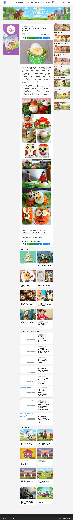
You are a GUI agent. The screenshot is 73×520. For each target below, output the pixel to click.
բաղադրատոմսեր (33, 230)
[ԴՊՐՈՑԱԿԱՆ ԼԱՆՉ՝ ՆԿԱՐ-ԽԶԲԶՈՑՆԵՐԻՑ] (45, 276)
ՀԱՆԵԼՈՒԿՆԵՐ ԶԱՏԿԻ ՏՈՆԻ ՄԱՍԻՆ (27, 265)
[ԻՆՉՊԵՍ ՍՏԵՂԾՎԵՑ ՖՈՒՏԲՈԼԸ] (45, 473)
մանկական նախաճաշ (41, 234)
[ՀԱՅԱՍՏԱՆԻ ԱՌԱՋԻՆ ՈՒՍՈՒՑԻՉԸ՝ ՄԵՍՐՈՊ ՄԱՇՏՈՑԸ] (28, 493)
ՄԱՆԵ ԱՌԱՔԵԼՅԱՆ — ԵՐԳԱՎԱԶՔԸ (60, 55)
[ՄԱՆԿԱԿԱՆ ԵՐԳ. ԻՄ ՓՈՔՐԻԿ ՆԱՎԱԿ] (62, 83)
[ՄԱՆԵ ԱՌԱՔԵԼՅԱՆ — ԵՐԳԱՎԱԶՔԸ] (62, 49)
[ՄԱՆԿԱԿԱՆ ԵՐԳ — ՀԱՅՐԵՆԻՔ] (62, 106)
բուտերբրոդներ (42, 230)
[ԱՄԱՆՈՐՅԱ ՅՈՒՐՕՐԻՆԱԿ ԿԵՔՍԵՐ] (28, 295)
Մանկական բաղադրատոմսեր (30, 26)
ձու (30, 232)
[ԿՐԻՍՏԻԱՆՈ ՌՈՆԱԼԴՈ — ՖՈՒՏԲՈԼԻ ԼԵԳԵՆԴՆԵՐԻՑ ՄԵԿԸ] (28, 473)
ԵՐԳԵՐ (28, 2)
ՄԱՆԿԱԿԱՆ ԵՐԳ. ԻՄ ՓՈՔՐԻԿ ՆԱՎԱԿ (59, 88)
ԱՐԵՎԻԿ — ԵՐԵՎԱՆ (59, 66)
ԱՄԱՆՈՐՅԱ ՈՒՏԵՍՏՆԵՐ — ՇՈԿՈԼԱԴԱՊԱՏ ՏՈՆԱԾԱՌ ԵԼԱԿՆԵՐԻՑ (43, 419)
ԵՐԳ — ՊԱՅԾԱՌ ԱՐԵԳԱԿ (61, 100)
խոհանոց (25, 232)
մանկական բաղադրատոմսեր (29, 234)
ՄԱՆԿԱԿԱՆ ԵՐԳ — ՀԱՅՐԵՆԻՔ (59, 111)
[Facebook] (9, 518)
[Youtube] (13, 518)
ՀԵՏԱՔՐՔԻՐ (28, 460)
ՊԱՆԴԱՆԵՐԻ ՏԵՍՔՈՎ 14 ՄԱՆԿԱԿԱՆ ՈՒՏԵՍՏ (44, 266)
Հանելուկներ (23, 263)
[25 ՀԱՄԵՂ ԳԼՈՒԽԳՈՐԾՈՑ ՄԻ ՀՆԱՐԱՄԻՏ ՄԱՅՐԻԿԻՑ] (28, 276)
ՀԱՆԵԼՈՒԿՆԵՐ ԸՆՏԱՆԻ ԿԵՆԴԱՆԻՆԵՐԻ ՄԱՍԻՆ (44, 444)
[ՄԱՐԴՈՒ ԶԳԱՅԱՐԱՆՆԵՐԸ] (28, 453)
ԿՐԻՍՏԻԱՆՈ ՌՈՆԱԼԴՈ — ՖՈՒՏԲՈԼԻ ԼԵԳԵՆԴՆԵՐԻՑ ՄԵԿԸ (27, 483)
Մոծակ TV (50, 2)
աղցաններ (25, 230)
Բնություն (23, 460)
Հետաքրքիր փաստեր (41, 321)
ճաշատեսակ (43, 232)
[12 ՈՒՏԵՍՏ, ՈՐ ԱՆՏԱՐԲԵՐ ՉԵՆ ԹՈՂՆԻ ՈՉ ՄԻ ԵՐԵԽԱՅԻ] (45, 295)
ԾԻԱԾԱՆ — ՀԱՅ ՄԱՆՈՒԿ (61, 77)
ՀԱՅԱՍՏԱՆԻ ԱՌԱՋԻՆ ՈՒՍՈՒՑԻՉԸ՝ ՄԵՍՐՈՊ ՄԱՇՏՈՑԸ (27, 502)
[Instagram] (11, 518)
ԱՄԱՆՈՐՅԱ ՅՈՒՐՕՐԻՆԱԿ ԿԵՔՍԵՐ (27, 304)
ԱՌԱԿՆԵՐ (42, 2)
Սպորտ (44, 460)
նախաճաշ (35, 237)
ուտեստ (40, 237)
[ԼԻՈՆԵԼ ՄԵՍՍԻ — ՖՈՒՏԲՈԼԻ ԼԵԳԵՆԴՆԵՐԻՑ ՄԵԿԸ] (45, 453)
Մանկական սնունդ (41, 264)
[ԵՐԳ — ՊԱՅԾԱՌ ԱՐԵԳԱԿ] (62, 95)
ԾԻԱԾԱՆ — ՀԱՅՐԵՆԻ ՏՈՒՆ (61, 43)
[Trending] (22, 488)
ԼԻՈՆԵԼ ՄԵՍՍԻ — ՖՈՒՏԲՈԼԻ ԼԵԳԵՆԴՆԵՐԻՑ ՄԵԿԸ (45, 463)
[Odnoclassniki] (16, 518)
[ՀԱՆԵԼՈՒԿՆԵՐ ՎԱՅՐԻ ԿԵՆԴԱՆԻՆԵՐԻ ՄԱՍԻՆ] (28, 435)
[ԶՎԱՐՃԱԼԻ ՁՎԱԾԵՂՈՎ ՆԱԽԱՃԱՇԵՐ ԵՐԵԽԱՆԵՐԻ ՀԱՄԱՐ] (28, 315)
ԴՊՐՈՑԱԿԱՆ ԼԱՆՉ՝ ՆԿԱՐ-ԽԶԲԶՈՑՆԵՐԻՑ (44, 284)
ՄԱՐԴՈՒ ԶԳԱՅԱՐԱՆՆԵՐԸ (25, 464)
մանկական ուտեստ (27, 237)
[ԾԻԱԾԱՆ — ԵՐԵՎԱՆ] (62, 27)
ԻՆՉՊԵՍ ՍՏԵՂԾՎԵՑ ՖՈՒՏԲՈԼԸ (43, 482)
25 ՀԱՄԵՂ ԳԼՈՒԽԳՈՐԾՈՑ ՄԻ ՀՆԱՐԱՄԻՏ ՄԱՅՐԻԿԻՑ (27, 285)
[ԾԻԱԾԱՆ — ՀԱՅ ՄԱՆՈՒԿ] (62, 72)
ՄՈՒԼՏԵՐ (35, 2)
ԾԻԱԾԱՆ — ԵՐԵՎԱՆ (59, 32)
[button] (54, 2)
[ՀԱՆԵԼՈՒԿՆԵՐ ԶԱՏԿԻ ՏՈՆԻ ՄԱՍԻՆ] (28, 257)
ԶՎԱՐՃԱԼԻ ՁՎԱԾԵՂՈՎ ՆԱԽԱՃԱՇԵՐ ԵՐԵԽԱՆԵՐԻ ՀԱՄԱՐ (27, 324)
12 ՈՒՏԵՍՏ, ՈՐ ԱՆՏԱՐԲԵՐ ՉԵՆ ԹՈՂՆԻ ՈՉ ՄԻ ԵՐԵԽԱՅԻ (44, 304)
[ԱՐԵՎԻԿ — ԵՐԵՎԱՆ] (62, 61)
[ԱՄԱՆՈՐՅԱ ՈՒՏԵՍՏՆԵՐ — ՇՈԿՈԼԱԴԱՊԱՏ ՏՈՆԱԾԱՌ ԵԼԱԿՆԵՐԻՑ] (28, 417)
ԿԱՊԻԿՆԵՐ (41, 502)
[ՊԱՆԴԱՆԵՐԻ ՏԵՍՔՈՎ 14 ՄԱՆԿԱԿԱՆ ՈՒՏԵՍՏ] (45, 257)
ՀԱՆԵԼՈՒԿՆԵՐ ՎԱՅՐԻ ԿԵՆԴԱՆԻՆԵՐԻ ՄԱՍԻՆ (27, 444)
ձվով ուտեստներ (36, 232)
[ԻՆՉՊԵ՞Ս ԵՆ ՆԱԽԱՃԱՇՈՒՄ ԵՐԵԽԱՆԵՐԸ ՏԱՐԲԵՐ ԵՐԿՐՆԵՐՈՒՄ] (45, 315)
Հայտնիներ (40, 460)
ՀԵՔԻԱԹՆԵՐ (21, 2)
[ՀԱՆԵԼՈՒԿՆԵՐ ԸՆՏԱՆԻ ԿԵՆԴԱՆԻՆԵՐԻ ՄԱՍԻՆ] (45, 435)
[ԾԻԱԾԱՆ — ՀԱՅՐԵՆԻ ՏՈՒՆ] (62, 38)
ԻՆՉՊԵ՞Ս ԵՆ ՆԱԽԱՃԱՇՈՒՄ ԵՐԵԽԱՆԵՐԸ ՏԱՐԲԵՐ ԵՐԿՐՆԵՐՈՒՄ (44, 325)
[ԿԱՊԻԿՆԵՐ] (45, 493)
